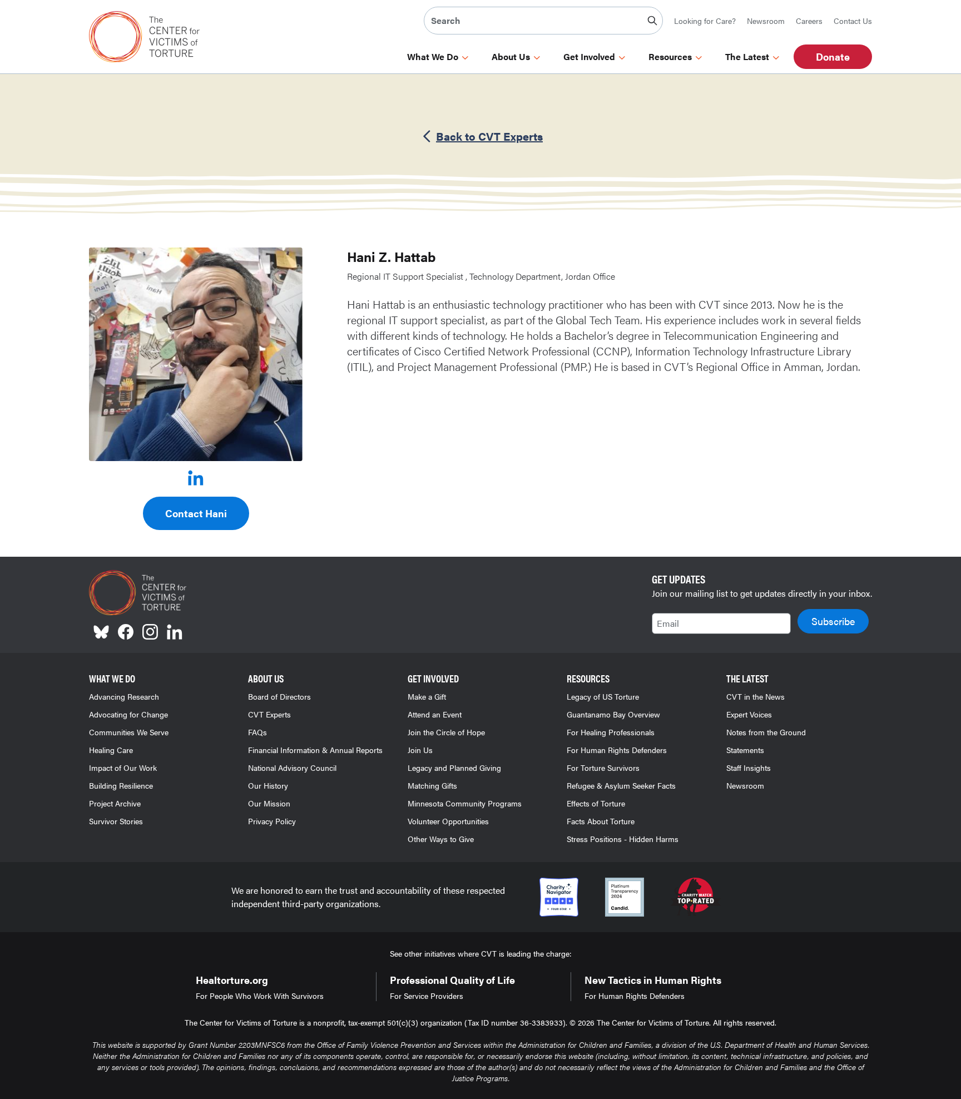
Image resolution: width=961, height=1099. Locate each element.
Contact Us (853, 20)
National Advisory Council (292, 767)
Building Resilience (121, 785)
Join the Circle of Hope (446, 731)
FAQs (257, 731)
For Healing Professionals (611, 731)
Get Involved (589, 56)
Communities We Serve (129, 731)
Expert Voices (749, 714)
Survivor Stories (116, 820)
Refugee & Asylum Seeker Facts (621, 785)
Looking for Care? (705, 20)
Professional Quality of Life (452, 980)
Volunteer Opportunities (448, 820)
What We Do (432, 56)
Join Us (420, 749)
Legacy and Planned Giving (454, 767)
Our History (268, 785)
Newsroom (766, 20)
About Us (511, 56)
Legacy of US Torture (603, 696)
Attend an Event (435, 714)
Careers (809, 20)
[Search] (652, 20)
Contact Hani (196, 513)
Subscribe (833, 621)
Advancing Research (124, 696)
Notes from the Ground (766, 731)
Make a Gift (427, 696)
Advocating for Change (128, 714)
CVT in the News (755, 696)
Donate (833, 56)
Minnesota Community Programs (465, 803)
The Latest (747, 56)
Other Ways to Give (441, 838)
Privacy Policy (272, 820)
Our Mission (269, 803)
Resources (670, 56)
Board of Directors (279, 696)
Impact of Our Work (123, 767)
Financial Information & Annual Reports (315, 749)
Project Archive (115, 803)
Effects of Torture (596, 803)
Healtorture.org (232, 980)
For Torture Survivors (603, 767)
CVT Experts (269, 714)
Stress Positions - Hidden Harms (622, 838)
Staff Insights (748, 767)
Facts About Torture (601, 820)
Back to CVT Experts (489, 136)
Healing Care (111, 749)
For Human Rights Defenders (617, 749)
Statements (745, 749)
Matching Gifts (432, 785)
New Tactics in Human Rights (652, 980)
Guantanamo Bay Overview (613, 714)
